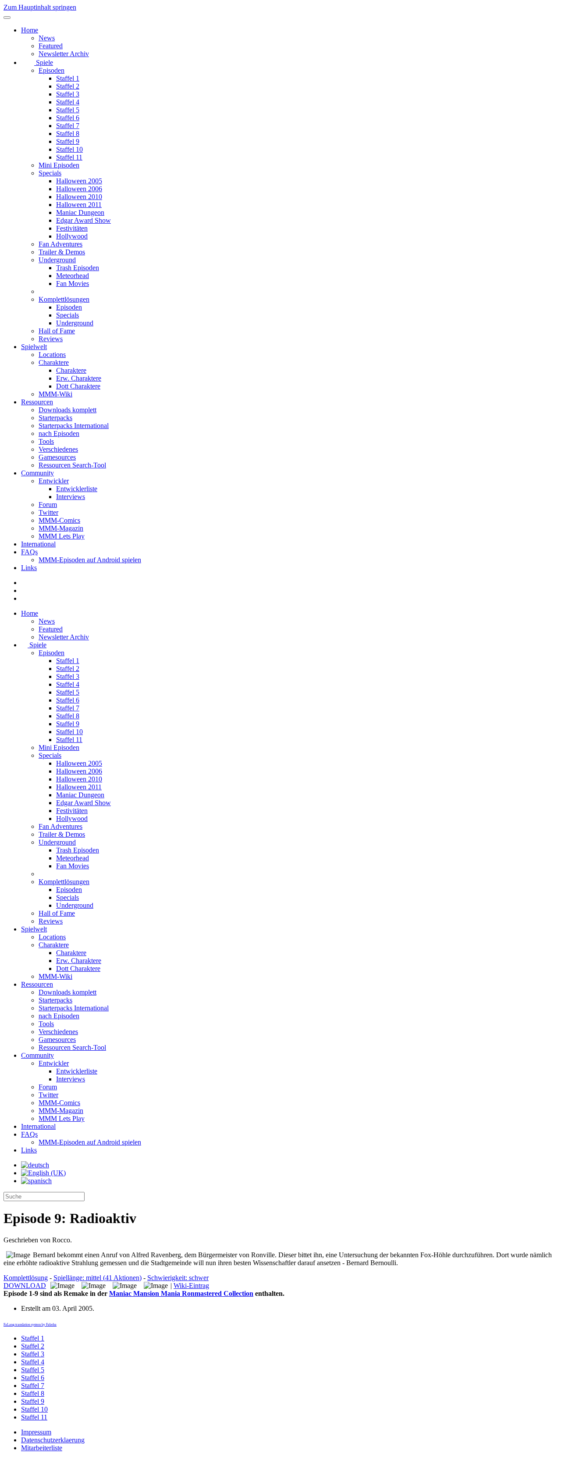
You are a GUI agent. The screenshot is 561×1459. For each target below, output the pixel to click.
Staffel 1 (67, 78)
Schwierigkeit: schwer (178, 1277)
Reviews (51, 338)
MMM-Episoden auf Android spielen (90, 560)
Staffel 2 (67, 86)
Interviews (70, 496)
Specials (50, 173)
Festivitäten (72, 228)
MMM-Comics (59, 520)
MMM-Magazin (61, 528)
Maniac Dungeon (80, 212)
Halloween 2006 (79, 189)
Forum (48, 504)
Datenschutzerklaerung (53, 1440)
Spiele (43, 62)
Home (29, 30)
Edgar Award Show (83, 220)
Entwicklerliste (76, 488)
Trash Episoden (77, 267)
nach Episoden (59, 433)
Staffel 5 (67, 110)
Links (29, 567)
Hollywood (72, 236)
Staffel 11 (69, 157)
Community (37, 473)
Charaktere (54, 362)
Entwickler (54, 481)
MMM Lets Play (62, 536)
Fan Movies (72, 283)
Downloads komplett (67, 410)
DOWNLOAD (25, 1285)
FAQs (29, 552)
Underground (57, 260)
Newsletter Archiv (64, 53)
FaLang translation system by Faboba (30, 1325)
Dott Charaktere (78, 386)
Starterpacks (55, 417)
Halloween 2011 (79, 204)
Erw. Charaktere (78, 378)
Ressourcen (37, 402)
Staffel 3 (67, 94)
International (38, 544)
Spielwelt (34, 346)
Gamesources (57, 457)
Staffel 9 (67, 141)
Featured (51, 46)
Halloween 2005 (79, 181)
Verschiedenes (58, 449)
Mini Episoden (59, 165)
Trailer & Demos (62, 252)
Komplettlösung (26, 1277)
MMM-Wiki (55, 394)
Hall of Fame (57, 331)
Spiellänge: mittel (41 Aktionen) (97, 1277)
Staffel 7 (67, 125)
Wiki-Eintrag (191, 1285)
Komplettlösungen (64, 299)
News (47, 38)
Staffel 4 (67, 102)
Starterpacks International (74, 425)
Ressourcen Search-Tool (72, 465)
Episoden (51, 70)
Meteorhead (72, 275)
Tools (46, 441)
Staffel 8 (67, 133)
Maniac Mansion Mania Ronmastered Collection (181, 1293)
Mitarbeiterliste (41, 1448)
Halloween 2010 (79, 196)
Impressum (36, 1432)
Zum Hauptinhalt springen (40, 7)
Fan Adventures (60, 244)
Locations (52, 354)
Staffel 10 (69, 149)
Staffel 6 (67, 117)
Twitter (48, 512)
